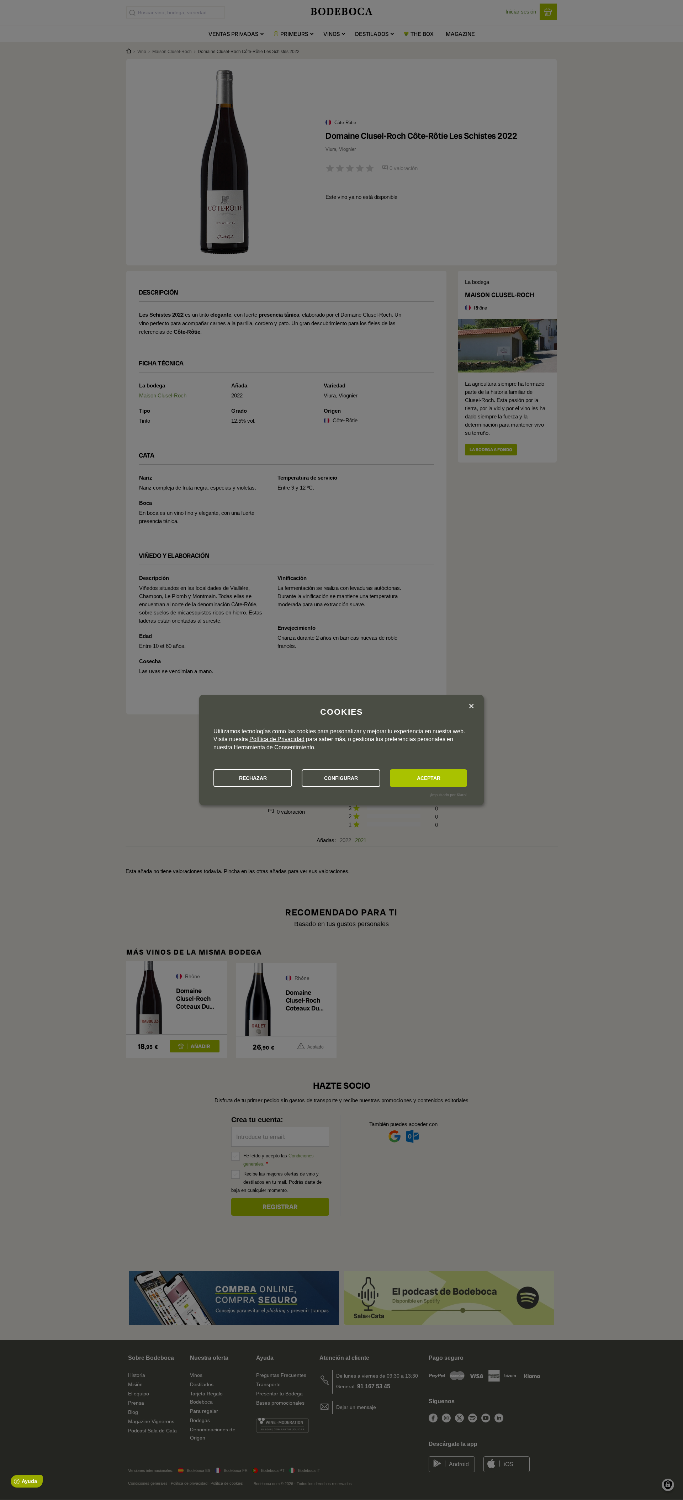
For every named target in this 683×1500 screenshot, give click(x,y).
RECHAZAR (253, 778)
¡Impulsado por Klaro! (448, 795)
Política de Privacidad (277, 739)
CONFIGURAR (341, 778)
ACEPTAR (428, 778)
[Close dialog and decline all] (471, 706)
